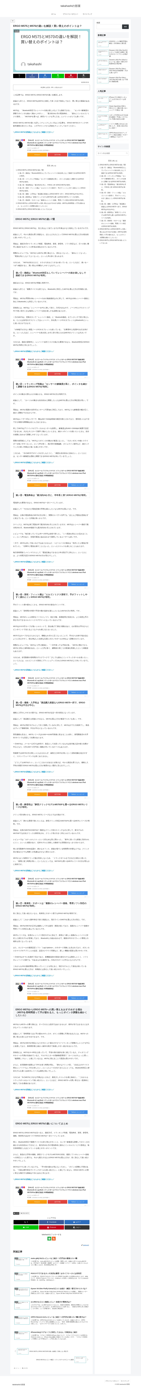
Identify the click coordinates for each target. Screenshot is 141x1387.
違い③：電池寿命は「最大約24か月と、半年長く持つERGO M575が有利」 (45, 185)
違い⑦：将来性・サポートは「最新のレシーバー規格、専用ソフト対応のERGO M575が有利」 (52, 200)
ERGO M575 (25, 1213)
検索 (98, 23)
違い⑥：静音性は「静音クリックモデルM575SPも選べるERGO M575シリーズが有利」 (49, 197)
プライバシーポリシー (112, 1381)
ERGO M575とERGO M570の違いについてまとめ (35, 209)
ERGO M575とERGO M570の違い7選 (31, 170)
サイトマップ (125, 1381)
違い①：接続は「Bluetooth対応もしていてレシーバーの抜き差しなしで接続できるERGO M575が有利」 (113, 170)
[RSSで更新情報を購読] (54, 1239)
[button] (84, 76)
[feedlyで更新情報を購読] (49, 1239)
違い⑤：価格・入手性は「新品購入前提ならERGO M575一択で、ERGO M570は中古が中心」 (52, 194)
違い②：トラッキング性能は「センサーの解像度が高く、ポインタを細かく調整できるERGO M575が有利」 (114, 178)
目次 (48, 166)
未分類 (17, 1213)
